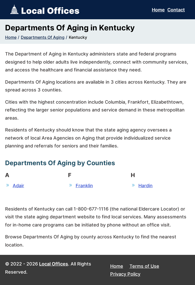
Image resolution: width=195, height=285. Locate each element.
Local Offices (53, 264)
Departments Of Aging (42, 37)
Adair (18, 185)
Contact (176, 9)
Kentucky (78, 37)
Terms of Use (144, 266)
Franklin (84, 185)
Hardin (145, 185)
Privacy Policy (125, 274)
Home (158, 9)
